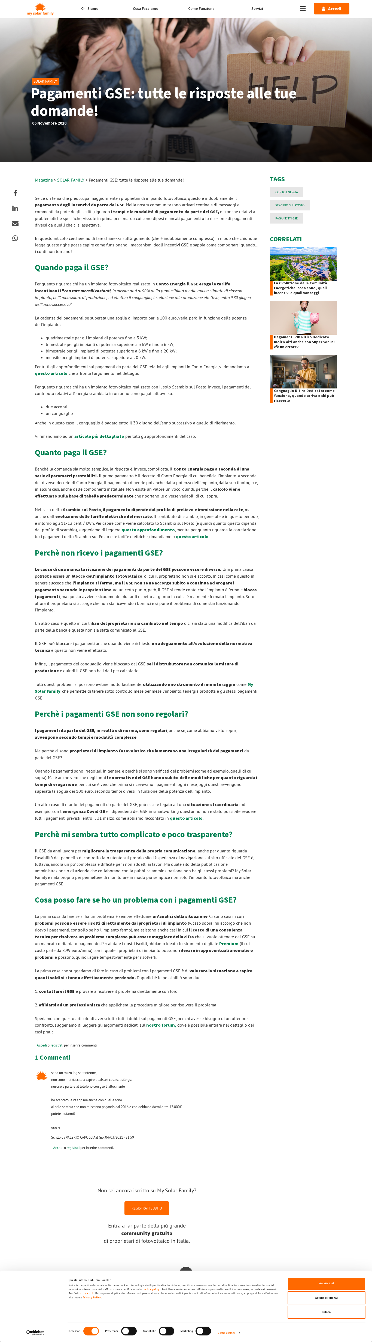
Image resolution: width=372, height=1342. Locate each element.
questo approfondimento (148, 530)
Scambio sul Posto (289, 205)
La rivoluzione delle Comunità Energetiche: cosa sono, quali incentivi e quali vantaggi (300, 288)
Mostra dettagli (227, 1333)
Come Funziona (201, 8)
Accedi (42, 1045)
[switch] (129, 1331)
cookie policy (151, 1289)
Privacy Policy (92, 1297)
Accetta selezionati (326, 1297)
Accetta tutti (326, 1283)
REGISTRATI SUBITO (147, 1208)
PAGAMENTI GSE (286, 218)
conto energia (286, 192)
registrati (56, 1045)
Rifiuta (326, 1312)
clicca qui (86, 1293)
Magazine (44, 180)
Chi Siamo (89, 8)
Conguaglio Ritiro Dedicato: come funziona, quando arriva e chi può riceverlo (304, 395)
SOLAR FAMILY (71, 180)
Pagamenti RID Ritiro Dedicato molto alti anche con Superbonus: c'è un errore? (304, 342)
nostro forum (160, 1025)
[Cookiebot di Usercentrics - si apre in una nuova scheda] (35, 1332)
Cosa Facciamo (145, 8)
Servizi (257, 8)
